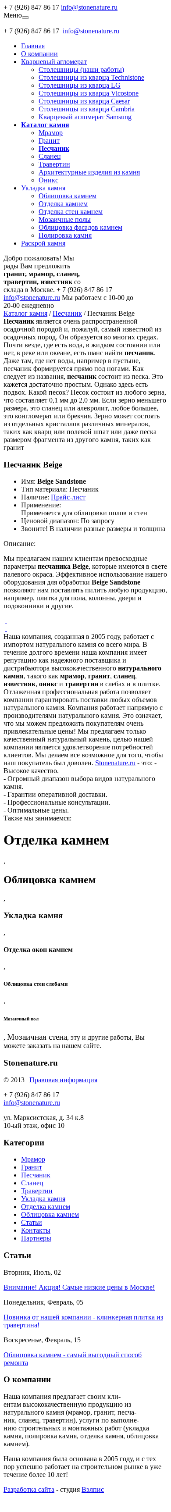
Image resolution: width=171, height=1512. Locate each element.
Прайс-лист (68, 497)
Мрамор (51, 132)
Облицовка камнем (67, 196)
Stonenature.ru (115, 763)
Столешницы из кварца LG (80, 85)
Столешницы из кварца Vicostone (89, 93)
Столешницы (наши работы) (81, 69)
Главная (33, 46)
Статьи (31, 1222)
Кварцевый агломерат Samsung (85, 117)
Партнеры (36, 1238)
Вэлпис (93, 1489)
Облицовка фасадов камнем (80, 227)
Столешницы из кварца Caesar (84, 101)
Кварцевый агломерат (54, 61)
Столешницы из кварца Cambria (87, 109)
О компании (39, 53)
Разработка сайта (29, 1489)
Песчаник (67, 313)
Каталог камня (25, 313)
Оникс (48, 180)
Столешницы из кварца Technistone (91, 77)
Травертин (54, 164)
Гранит (49, 140)
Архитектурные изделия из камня (89, 172)
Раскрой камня (43, 243)
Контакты (35, 1230)
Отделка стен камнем (71, 211)
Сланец (50, 156)
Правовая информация (63, 1080)
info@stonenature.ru (89, 7)
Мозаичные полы (65, 219)
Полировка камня (65, 235)
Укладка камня (43, 188)
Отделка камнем (63, 203)
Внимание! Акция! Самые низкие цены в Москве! (79, 1287)
